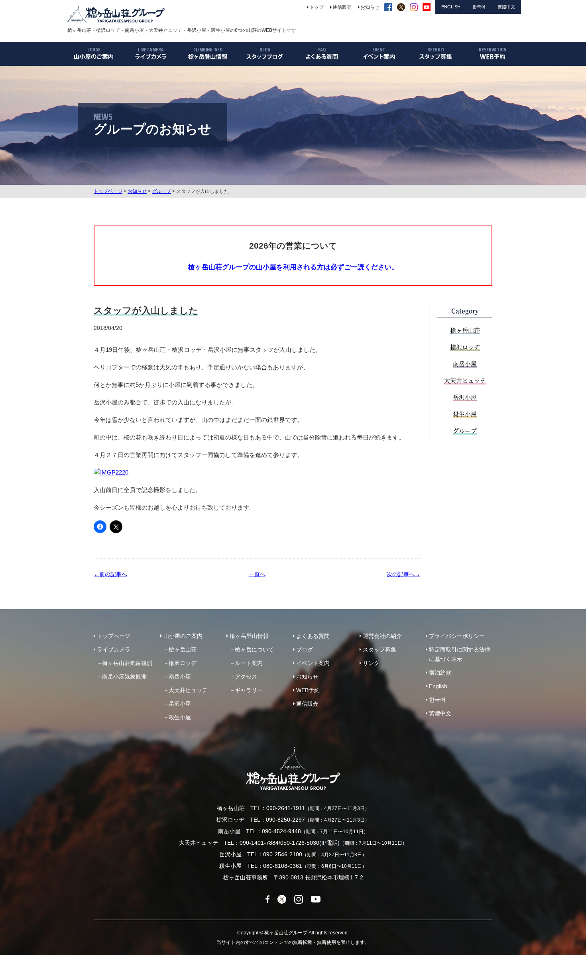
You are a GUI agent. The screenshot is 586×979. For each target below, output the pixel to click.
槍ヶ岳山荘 (465, 330)
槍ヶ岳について (254, 649)
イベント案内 (313, 663)
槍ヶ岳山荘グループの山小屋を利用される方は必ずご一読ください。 (293, 267)
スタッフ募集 (379, 649)
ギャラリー (249, 690)
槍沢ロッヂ (465, 347)
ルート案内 (249, 663)
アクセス (246, 676)
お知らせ (137, 191)
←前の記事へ (110, 574)
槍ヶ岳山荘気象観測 (127, 663)
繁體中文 (440, 713)
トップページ (108, 191)
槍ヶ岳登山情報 (249, 636)
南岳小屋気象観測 (124, 676)
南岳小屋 (465, 363)
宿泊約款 (440, 672)
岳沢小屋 (465, 397)
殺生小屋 (465, 414)
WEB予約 (308, 690)
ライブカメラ (113, 649)
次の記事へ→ (403, 574)
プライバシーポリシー (457, 636)
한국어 (437, 699)
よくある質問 (313, 636)
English (438, 686)
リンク (371, 663)
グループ (161, 191)
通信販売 (307, 703)
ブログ (304, 649)
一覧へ (257, 574)
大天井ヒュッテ (465, 380)
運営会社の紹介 (382, 636)
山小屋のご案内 (183, 636)
